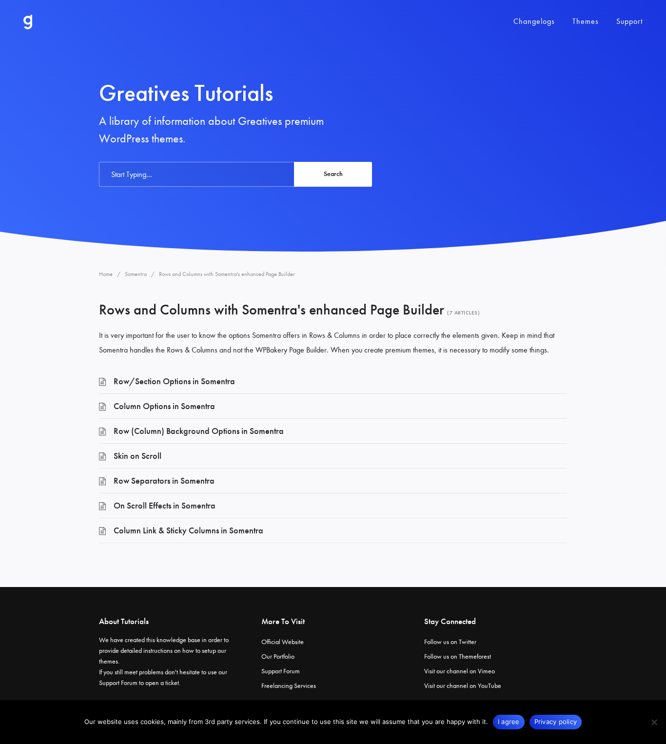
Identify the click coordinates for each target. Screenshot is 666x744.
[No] (654, 722)
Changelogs (534, 21)
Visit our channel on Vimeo (459, 671)
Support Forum (118, 683)
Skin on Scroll (137, 455)
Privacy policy (555, 721)
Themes (585, 21)
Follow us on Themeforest (457, 656)
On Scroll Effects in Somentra (164, 505)
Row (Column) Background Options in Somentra (199, 431)
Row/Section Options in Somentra (174, 381)
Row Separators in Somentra (164, 480)
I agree (509, 721)
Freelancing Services (288, 686)
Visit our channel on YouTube (462, 686)
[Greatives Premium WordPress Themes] (27, 22)
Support (629, 21)
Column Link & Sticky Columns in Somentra (188, 530)
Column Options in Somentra (164, 406)
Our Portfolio (277, 656)
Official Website (282, 642)
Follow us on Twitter (450, 642)
